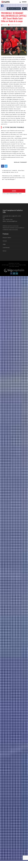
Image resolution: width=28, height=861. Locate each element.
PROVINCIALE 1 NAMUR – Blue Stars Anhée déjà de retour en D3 (13, 171)
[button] (24, 1)
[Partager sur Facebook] (2, 166)
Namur (4, 251)
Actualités (12, 24)
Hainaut (5, 241)
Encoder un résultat (14, 8)
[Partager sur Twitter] (5, 166)
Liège (4, 244)
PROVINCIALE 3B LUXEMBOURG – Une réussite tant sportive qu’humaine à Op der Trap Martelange (13, 177)
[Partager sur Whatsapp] (9, 166)
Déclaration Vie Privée (14, 263)
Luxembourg (6, 247)
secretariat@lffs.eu (12, 221)
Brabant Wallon (17, 24)
